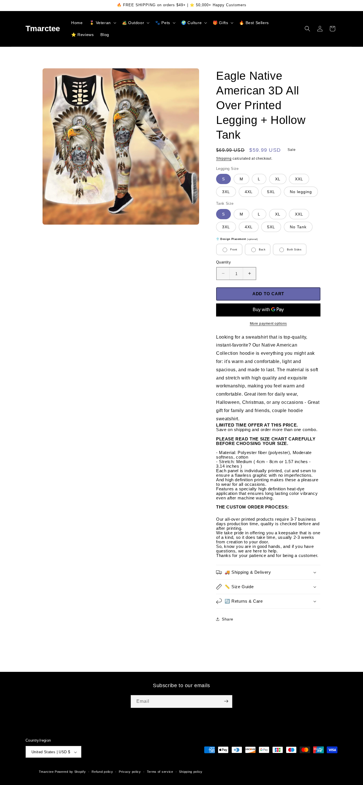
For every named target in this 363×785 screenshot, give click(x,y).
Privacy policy (130, 771)
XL (277, 179)
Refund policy (102, 771)
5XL (271, 191)
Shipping (224, 159)
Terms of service (160, 771)
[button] (102, 23)
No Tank (298, 227)
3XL (226, 191)
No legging (301, 191)
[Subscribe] (226, 701)
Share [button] (227, 619)
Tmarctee (46, 772)
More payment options (268, 324)
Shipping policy (190, 771)
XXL (299, 179)
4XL (249, 191)
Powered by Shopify (70, 772)
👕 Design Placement (237, 239)
